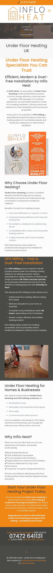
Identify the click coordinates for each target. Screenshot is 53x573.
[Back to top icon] (27, 552)
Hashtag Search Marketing (33, 560)
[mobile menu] (49, 10)
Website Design (27, 563)
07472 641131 (28, 2)
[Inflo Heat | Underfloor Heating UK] (26, 13)
